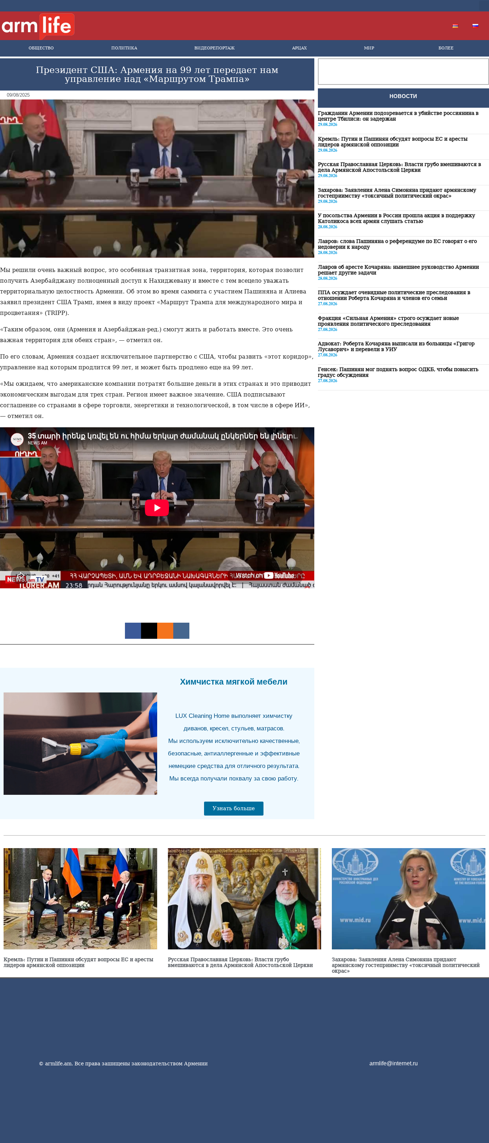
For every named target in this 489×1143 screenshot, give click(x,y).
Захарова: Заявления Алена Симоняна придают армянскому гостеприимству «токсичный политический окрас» (397, 192)
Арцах (299, 48)
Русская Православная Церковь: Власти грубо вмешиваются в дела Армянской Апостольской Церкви (399, 167)
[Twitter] (423, 5)
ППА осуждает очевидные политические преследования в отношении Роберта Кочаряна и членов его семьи (394, 295)
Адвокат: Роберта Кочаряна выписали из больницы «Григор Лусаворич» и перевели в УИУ (396, 346)
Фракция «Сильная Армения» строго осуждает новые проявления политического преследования (388, 320)
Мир (369, 48)
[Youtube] (434, 5)
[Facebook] (411, 5)
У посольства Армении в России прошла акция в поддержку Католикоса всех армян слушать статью (396, 218)
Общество (41, 48)
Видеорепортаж (214, 48)
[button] (484, 6)
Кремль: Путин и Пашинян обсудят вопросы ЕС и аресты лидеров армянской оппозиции (393, 141)
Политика (124, 48)
